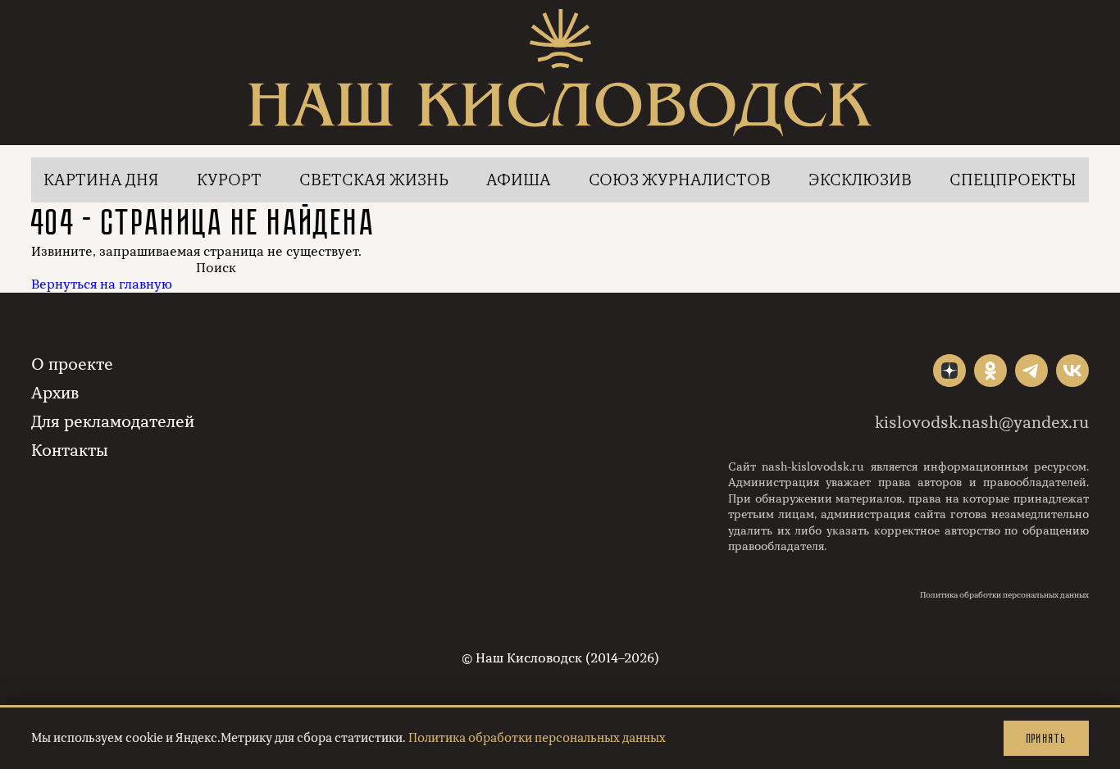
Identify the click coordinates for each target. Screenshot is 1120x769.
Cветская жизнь (373, 180)
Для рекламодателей (112, 422)
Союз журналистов (680, 180)
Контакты (69, 450)
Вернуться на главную (101, 284)
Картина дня (101, 180)
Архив (55, 393)
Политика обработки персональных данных (1004, 595)
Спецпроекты (1013, 180)
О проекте (72, 364)
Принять (1046, 738)
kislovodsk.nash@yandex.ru (982, 422)
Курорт (229, 180)
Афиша (518, 180)
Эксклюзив (860, 180)
